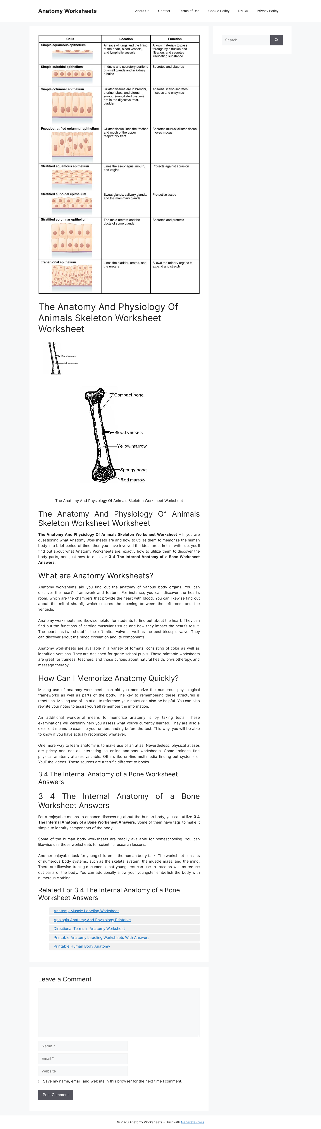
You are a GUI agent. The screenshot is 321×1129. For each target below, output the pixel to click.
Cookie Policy (219, 11)
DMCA (243, 11)
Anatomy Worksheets (67, 11)
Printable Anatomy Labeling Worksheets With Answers (101, 937)
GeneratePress (192, 1122)
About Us (142, 11)
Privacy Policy (267, 11)
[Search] (276, 40)
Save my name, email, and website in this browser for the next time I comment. (112, 1081)
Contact (164, 11)
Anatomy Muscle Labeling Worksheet (86, 911)
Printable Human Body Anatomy (82, 946)
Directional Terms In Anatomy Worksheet (89, 928)
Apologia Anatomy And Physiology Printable (92, 920)
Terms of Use (189, 11)
